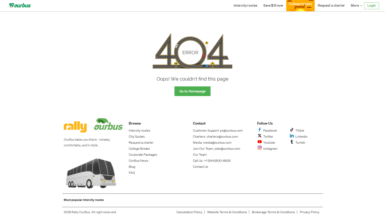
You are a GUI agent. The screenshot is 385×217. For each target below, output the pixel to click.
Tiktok (299, 130)
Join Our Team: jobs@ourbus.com (216, 148)
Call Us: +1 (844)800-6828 (212, 160)
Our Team (200, 154)
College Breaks (139, 148)
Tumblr (300, 142)
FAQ (132, 172)
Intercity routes (245, 5)
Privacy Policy (309, 212)
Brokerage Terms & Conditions (273, 212)
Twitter (268, 136)
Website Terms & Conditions (227, 212)
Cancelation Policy (189, 212)
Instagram (270, 148)
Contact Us (200, 166)
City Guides (137, 136)
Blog (132, 166)
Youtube (269, 142)
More (355, 5)
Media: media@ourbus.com (212, 142)
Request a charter (331, 5)
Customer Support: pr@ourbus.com (218, 130)
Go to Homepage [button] (192, 91)
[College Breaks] (300, 5)
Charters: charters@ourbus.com (215, 136)
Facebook (270, 130)
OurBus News (138, 160)
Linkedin (301, 136)
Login (371, 5)
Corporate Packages (143, 154)
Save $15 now (273, 5)
